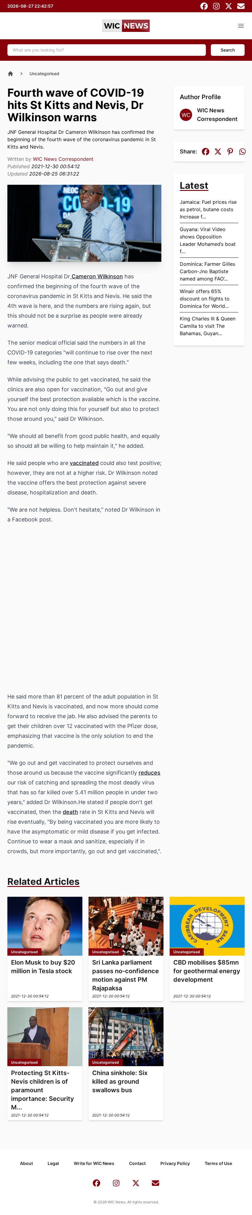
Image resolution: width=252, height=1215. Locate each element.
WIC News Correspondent (63, 159)
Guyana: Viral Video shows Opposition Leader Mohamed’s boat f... (208, 240)
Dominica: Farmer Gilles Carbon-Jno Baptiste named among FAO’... (207, 271)
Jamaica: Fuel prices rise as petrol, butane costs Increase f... (208, 209)
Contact (137, 1163)
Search (228, 49)
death (70, 812)
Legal (53, 1163)
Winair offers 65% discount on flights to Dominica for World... (205, 298)
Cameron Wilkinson (96, 276)
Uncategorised (44, 73)
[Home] (10, 74)
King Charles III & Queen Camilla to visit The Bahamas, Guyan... (207, 325)
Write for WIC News (94, 1163)
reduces (149, 772)
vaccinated (84, 463)
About (26, 1163)
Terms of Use (218, 1163)
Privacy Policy (175, 1163)
